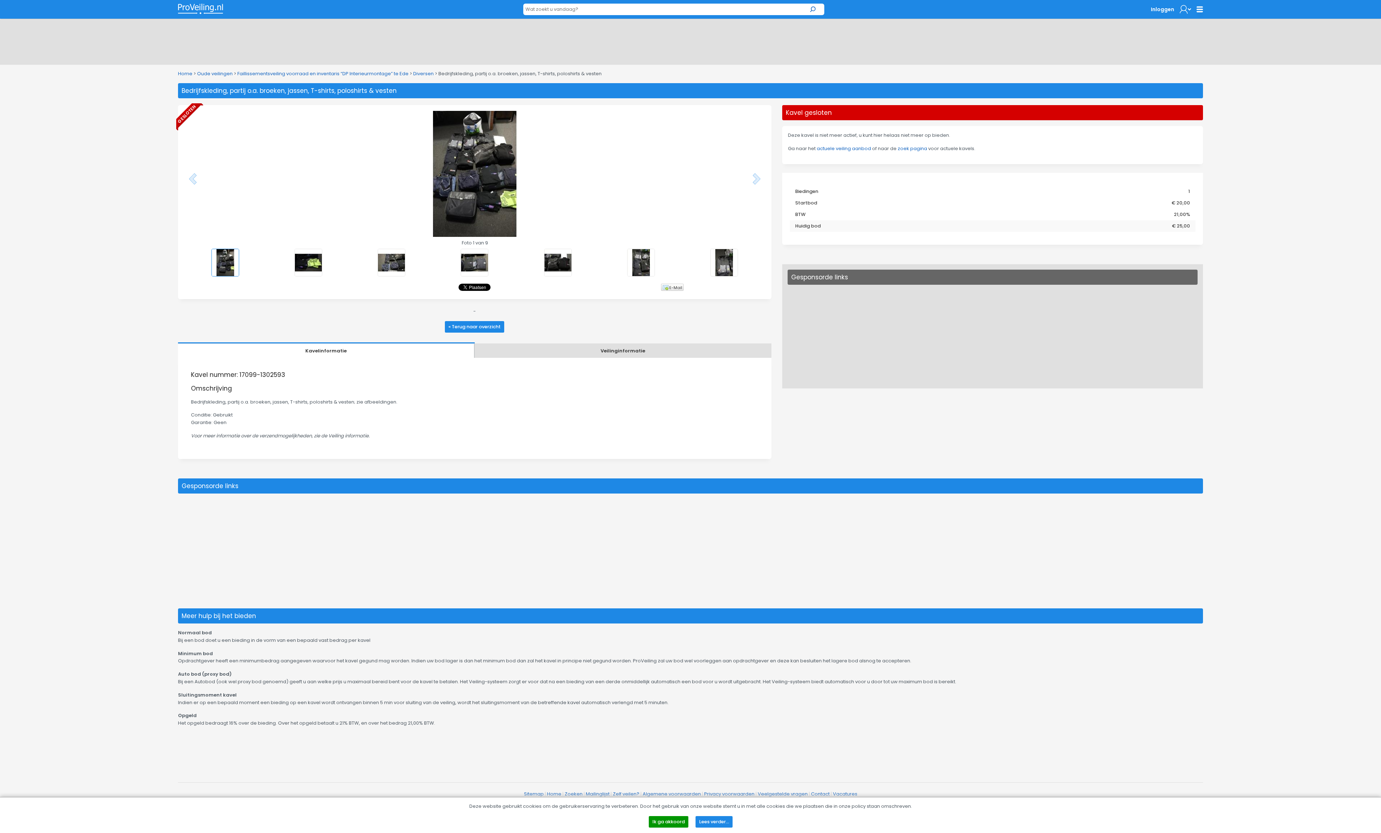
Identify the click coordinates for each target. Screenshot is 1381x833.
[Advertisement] (690, 40)
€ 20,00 (1181, 202)
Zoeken (574, 794)
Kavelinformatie (326, 350)
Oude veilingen (215, 73)
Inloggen (1162, 9)
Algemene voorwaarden (672, 794)
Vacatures (845, 794)
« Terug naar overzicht (474, 326)
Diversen (423, 73)
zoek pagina (912, 148)
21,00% (1182, 214)
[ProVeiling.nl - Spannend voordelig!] (200, 8)
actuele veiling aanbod (844, 148)
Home (185, 73)
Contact (820, 794)
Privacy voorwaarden (729, 794)
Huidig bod (808, 225)
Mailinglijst (598, 794)
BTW (800, 214)
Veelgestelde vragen (783, 794)
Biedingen (806, 191)
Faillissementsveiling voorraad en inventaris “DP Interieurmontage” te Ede (323, 73)
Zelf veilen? (626, 794)
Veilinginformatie (623, 350)
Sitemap (534, 794)
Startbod (806, 202)
